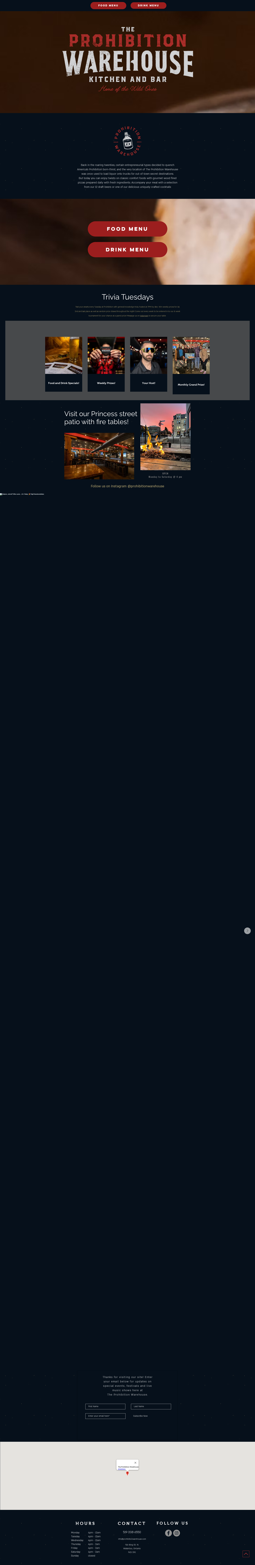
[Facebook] (168, 1533)
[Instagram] (176, 1533)
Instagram (144, 316)
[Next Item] (247, 930)
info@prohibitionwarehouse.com (132, 1539)
